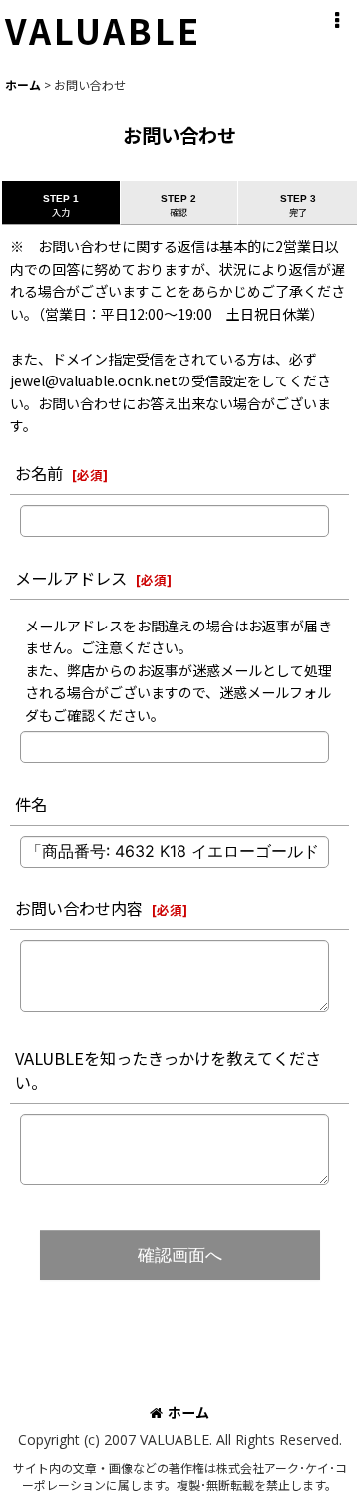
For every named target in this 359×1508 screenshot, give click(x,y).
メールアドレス (71, 578)
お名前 (39, 473)
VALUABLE (103, 30)
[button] (336, 21)
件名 (31, 804)
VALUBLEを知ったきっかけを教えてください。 (168, 1070)
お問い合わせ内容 (79, 908)
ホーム (188, 1412)
